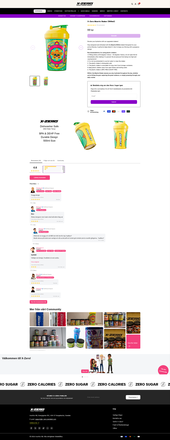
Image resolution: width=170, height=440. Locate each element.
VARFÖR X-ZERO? (112, 11)
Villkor (115, 428)
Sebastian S (39, 248)
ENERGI (49, 11)
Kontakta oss (117, 418)
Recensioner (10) (36, 160)
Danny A (38, 207)
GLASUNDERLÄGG (95, 16)
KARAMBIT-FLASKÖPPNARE (77, 16)
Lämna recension (40, 177)
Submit (114, 102)
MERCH (102, 11)
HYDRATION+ (58, 11)
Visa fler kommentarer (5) (38, 302)
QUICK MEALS (85, 11)
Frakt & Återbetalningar (121, 425)
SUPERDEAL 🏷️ (39, 11)
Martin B (67, 358)
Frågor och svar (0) (49, 160)
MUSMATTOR (62, 16)
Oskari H (38, 288)
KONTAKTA (124, 11)
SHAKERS (95, 11)
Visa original (35, 262)
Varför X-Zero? (118, 421)
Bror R (38, 274)
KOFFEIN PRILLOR (70, 11)
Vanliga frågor (117, 415)
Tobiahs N (39, 188)
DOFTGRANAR (108, 16)
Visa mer (85, 372)
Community (60, 160)
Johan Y (10, 357)
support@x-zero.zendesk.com (45, 419)
